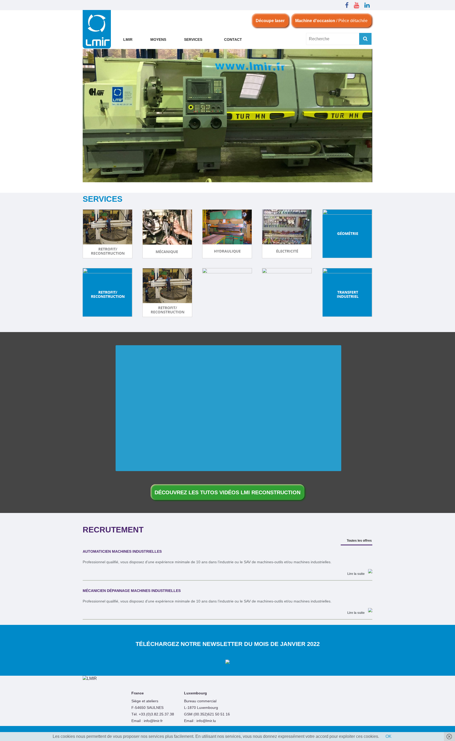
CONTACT (233, 39)
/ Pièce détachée (331, 20)
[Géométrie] (107, 292)
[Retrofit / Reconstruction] (167, 292)
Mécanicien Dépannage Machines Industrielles (132, 591)
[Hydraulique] (227, 233)
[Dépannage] (287, 292)
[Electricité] (287, 233)
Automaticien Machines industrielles (122, 551)
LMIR (127, 39)
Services (193, 39)
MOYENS (158, 39)
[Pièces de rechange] (347, 292)
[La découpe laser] (107, 233)
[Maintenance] (227, 292)
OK (388, 736)
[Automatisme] (347, 233)
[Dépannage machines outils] (227, 651)
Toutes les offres (359, 540)
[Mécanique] (167, 233)
